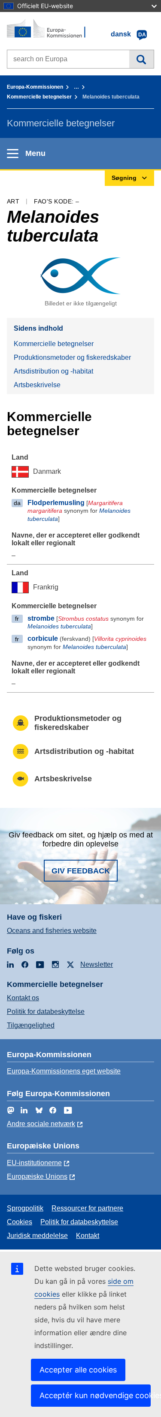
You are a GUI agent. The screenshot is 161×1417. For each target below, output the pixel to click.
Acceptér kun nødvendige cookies (95, 1395)
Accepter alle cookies (78, 1369)
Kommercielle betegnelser (39, 97)
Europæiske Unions (37, 1176)
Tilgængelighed (31, 1025)
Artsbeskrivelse (37, 385)
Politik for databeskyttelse (46, 1011)
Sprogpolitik (25, 1208)
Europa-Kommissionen (35, 87)
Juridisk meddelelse (37, 1235)
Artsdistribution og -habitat (53, 371)
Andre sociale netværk (41, 1123)
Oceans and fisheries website (52, 930)
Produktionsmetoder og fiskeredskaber (72, 357)
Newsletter (96, 964)
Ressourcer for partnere (87, 1208)
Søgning (141, 59)
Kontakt (87, 1235)
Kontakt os (23, 997)
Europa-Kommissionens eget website (64, 1071)
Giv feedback (81, 871)
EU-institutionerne (34, 1162)
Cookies (19, 1222)
